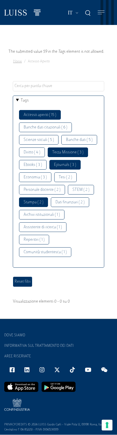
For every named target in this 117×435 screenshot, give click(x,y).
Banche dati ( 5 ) (79, 140)
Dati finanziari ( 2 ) (70, 202)
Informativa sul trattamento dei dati (39, 346)
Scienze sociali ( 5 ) (39, 140)
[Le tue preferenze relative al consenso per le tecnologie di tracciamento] (107, 425)
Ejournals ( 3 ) (65, 165)
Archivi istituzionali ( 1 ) (42, 215)
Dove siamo (14, 335)
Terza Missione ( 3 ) (67, 152)
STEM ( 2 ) (80, 190)
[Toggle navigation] (101, 12)
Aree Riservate (17, 356)
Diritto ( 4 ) (32, 152)
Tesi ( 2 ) (65, 177)
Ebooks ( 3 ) (33, 165)
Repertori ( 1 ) (34, 240)
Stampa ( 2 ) (33, 202)
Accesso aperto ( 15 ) (40, 115)
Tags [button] (25, 100)
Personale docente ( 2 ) (42, 190)
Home (17, 61)
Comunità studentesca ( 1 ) (45, 252)
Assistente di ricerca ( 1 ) (43, 227)
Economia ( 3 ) (35, 177)
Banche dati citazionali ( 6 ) (45, 127)
